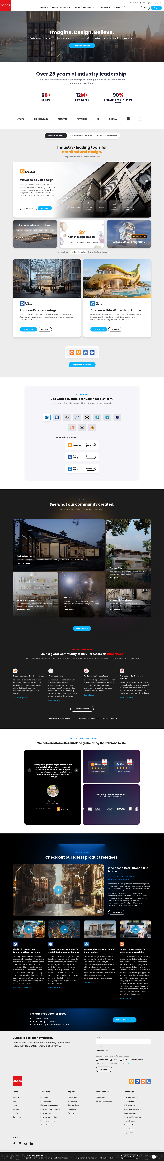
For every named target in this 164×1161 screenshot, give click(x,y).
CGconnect (100, 1097)
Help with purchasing (48, 1117)
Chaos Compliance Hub (49, 1125)
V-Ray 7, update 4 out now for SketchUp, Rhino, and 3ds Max (63, 951)
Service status (73, 1105)
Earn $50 (131, 1156)
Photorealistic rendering (133, 1117)
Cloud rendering (130, 1113)
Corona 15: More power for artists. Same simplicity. (133, 951)
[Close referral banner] (154, 1157)
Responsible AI (129, 1133)
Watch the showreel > (22, 987)
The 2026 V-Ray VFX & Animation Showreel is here (26, 951)
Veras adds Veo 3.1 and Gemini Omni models (99, 951)
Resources (72, 1097)
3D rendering (129, 1101)
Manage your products (49, 1105)
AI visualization (129, 1129)
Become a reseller (47, 1121)
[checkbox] (119, 1059)
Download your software (50, 1109)
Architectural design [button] (56, 136)
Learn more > (54, 700)
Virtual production (130, 1125)
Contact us (17, 1117)
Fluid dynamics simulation (133, 1109)
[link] (50, 944)
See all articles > (127, 697)
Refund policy (45, 1113)
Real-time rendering (132, 1097)
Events (15, 1113)
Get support (72, 1101)
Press (15, 1105)
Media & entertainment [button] (107, 136)
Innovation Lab (129, 1121)
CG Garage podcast (104, 1101)
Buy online (44, 1097)
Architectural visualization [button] (81, 136)
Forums (71, 1113)
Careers (16, 1109)
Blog (14, 1101)
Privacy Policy (123, 1063)
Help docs (72, 1109)
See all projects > (20, 697)
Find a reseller (45, 1101)
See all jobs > (90, 695)
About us (16, 1097)
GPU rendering (129, 1105)
